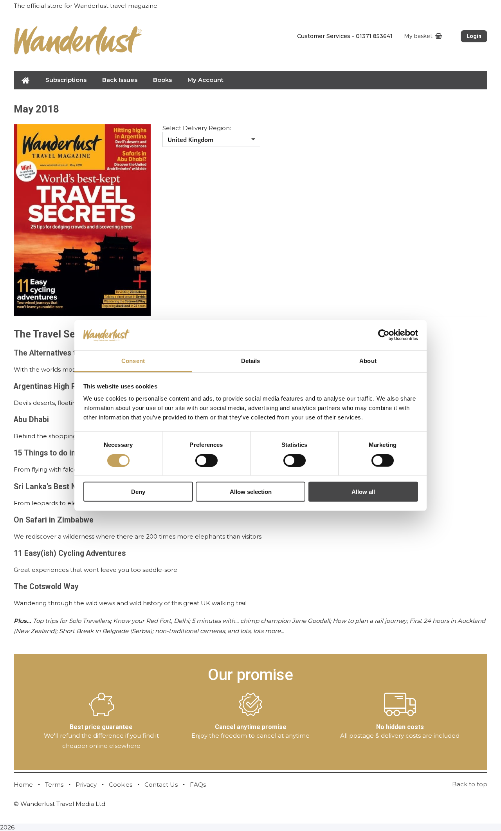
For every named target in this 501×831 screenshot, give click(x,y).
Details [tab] (250, 360)
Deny (138, 491)
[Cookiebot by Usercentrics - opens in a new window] (384, 335)
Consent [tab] (133, 360)
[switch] (206, 460)
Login (474, 36)
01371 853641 (374, 36)
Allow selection (251, 491)
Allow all (363, 491)
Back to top (469, 784)
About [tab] (368, 360)
